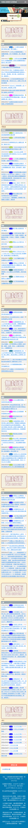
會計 (2, 720)
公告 (11, 163)
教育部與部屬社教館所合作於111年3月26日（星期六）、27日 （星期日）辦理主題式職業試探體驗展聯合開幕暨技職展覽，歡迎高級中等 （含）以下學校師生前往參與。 (13, 176)
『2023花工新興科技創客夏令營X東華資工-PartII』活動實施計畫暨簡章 (13, 154)
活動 (11, 58)
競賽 (11, 269)
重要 (11, 47)
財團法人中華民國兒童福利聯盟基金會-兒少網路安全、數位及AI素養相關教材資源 (13, 265)
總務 (2, 394)
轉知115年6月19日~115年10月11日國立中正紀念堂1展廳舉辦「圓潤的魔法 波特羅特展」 (13, 253)
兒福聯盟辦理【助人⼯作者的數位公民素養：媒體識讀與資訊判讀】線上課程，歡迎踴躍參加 (13, 323)
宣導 (11, 350)
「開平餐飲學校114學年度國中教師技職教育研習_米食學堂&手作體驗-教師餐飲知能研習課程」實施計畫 (13, 536)
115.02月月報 (13, 745)
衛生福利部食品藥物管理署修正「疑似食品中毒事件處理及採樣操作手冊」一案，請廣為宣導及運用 (13, 547)
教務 (2, 41)
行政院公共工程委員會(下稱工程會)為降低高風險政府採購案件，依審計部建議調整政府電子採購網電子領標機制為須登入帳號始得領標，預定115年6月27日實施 (14, 458)
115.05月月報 (17, 736)
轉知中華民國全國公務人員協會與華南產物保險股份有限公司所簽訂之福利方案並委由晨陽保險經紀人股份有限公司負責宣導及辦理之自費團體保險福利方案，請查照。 (13, 637)
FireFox (13, 821)
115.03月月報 (17, 742)
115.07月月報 (17, 726)
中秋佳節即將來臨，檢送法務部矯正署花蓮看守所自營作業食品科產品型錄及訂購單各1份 (13, 406)
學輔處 (3, 126)
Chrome (7, 821)
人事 (2, 599)
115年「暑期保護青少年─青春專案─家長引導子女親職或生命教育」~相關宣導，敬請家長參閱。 (13, 330)
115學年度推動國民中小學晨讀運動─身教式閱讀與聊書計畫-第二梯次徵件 (13, 60)
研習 (11, 95)
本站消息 (6, 20)
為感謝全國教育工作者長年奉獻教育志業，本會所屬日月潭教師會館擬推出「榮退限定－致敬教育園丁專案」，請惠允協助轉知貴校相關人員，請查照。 (13, 665)
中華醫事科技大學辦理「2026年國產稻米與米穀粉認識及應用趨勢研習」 (13, 511)
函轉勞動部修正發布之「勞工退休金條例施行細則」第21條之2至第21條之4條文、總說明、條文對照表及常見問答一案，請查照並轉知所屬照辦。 (14, 654)
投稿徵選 (12, 65)
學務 (2, 222)
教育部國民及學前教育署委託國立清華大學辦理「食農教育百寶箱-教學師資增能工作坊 (13, 504)
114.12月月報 (13, 750)
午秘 (2, 489)
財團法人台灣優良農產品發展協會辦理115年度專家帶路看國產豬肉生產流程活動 (13, 497)
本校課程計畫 (6, 769)
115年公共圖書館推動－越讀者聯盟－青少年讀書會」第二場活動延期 (13, 53)
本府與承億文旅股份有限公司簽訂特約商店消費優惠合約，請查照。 (13, 607)
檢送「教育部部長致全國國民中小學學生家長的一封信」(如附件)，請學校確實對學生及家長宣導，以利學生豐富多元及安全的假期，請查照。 (14, 186)
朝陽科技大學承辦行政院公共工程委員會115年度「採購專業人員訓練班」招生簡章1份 (13, 449)
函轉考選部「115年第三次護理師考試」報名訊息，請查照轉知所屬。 (13, 674)
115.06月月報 (17, 734)
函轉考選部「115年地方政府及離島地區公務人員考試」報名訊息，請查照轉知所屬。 (13, 646)
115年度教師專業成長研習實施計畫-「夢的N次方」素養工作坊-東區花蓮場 (13, 80)
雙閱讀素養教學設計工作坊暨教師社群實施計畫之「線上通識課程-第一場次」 (13, 97)
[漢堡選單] (25, 2)
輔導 (2, 306)
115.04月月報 (17, 739)
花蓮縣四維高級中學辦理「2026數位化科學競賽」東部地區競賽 (13, 271)
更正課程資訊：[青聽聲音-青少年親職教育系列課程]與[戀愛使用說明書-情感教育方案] (13, 337)
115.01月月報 (13, 748)
